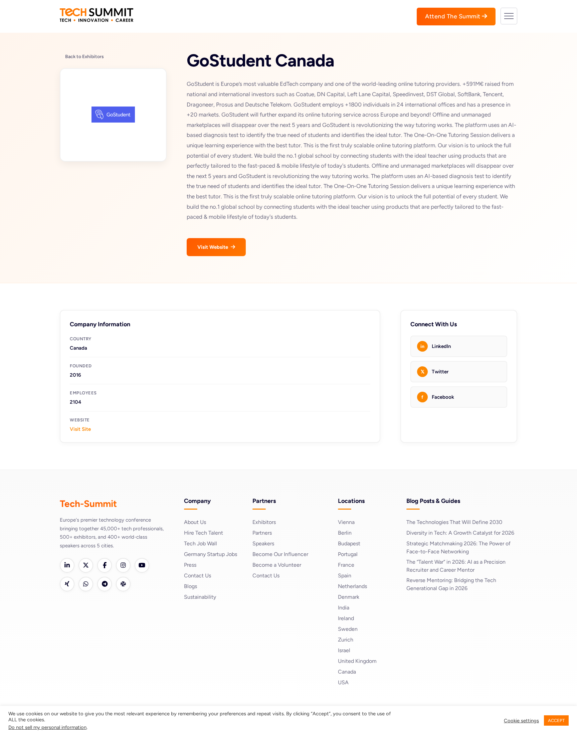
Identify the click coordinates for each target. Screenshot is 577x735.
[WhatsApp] (85, 584)
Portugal (348, 554)
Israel (344, 650)
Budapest (349, 543)
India (343, 607)
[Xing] (67, 584)
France (346, 565)
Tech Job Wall (200, 543)
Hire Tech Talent (203, 533)
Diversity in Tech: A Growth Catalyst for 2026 (460, 533)
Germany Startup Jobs (210, 554)
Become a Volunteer (276, 565)
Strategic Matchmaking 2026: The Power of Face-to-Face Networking (458, 547)
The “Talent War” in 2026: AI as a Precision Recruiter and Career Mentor (456, 566)
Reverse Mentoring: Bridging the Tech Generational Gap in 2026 (451, 584)
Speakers (263, 543)
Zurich (345, 639)
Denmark (348, 597)
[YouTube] (142, 565)
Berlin (345, 533)
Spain (344, 575)
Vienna (346, 522)
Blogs (190, 586)
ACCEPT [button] (556, 720)
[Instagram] (123, 565)
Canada (347, 672)
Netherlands (352, 586)
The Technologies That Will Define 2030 (454, 522)
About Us (195, 522)
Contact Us (197, 575)
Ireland (346, 618)
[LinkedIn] (67, 565)
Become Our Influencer (280, 554)
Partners (262, 533)
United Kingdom (357, 661)
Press (190, 565)
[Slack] (123, 584)
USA (343, 682)
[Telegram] (104, 584)
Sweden (348, 629)
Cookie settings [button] (521, 721)
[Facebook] (104, 565)
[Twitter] (85, 565)
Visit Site (80, 429)
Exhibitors (264, 522)
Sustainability (200, 597)
